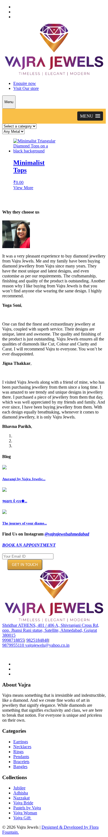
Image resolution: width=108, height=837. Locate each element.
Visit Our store (26, 88)
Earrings (20, 741)
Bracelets (21, 761)
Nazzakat (21, 798)
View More (23, 187)
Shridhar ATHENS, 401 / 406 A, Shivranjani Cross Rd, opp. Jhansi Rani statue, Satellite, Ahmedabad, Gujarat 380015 (50, 630)
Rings (18, 751)
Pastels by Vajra (27, 807)
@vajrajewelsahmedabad (67, 534)
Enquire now (24, 83)
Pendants (21, 756)
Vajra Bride (23, 802)
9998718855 (13, 640)
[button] (90, 116)
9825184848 (37, 640)
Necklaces (22, 746)
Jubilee (19, 788)
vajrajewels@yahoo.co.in (47, 645)
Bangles (20, 766)
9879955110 (13, 645)
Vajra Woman (25, 812)
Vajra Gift (22, 817)
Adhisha (20, 793)
